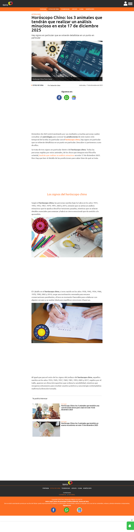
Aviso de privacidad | (60, 501)
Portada (43, 9)
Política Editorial (72, 501)
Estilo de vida (54, 9)
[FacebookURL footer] (53, 510)
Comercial (62, 494)
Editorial (71, 494)
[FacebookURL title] (59, 97)
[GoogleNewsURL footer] (79, 510)
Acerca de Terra (84, 501)
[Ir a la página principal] (8, 4)
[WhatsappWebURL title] (66, 97)
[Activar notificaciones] (121, 526)
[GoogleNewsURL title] (74, 97)
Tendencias (65, 9)
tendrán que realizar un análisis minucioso (57, 155)
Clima (81, 9)
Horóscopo (90, 9)
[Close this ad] (132, 520)
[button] (130, 3)
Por (54, 85)
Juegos (74, 9)
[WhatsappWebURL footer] (66, 510)
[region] (67, 116)
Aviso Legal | (49, 501)
